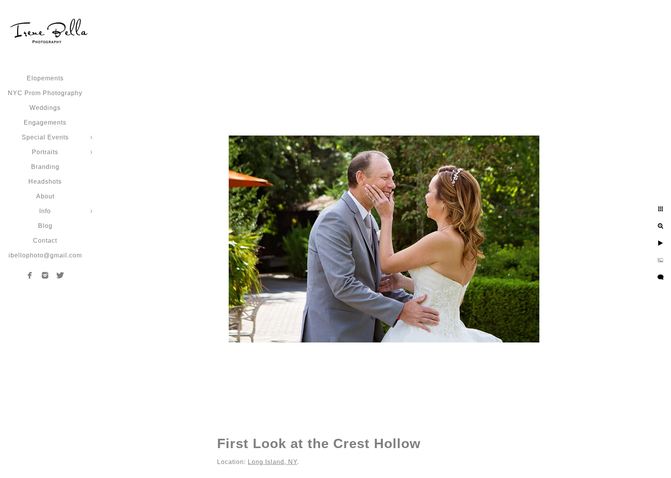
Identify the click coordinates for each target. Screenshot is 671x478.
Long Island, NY (272, 462)
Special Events (45, 137)
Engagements (45, 122)
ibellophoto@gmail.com (45, 255)
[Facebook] (30, 275)
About (45, 196)
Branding (45, 166)
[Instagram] (45, 275)
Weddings (45, 107)
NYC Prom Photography (45, 93)
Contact (45, 240)
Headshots (45, 181)
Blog (45, 225)
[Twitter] (60, 275)
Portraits (45, 152)
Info (45, 211)
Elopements (45, 78)
